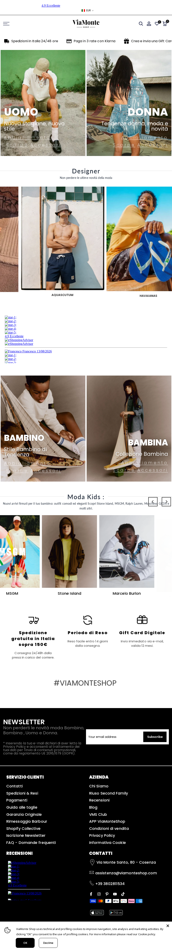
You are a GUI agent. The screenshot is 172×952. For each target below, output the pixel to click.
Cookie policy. (147, 934)
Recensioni (99, 800)
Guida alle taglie (21, 807)
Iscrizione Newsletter (26, 835)
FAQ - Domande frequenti (31, 842)
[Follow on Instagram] (99, 893)
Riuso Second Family (108, 793)
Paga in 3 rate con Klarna (95, 41)
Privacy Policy (102, 835)
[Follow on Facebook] (91, 893)
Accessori (45, 145)
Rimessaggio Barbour (26, 821)
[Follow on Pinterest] (107, 893)
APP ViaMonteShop (107, 821)
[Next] (166, 501)
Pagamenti (16, 800)
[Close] (168, 926)
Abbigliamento (27, 137)
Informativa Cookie (107, 842)
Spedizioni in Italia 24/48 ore (34, 41)
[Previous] (153, 501)
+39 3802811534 (110, 883)
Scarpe (17, 145)
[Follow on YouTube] (115, 893)
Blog (93, 807)
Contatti (14, 786)
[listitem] (33, 637)
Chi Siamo (98, 786)
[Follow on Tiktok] (123, 893)
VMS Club (98, 814)
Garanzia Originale (24, 814)
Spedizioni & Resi (22, 793)
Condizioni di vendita (109, 828)
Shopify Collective (23, 828)
